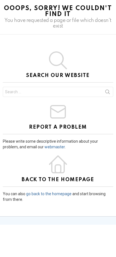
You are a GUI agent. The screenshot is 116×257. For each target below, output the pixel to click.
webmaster (54, 147)
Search (107, 93)
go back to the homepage (49, 194)
